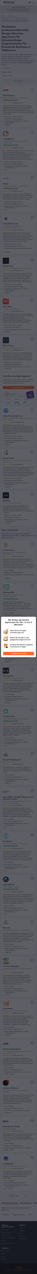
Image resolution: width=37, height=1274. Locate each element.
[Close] (34, 619)
